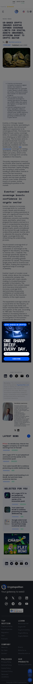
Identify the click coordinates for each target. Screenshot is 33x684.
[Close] (29, 323)
